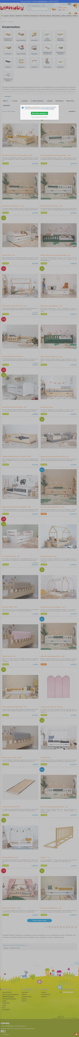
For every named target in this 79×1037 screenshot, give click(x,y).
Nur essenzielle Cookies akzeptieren (39, 117)
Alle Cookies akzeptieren (39, 113)
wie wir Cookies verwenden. (48, 108)
